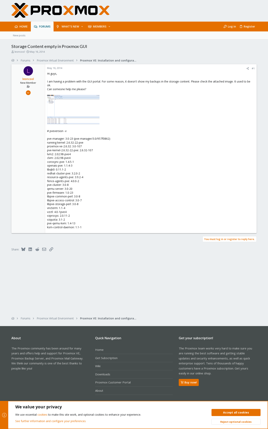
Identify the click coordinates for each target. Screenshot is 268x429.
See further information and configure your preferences (50, 421)
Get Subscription (106, 358)
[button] (82, 26)
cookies (42, 414)
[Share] (247, 68)
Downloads (102, 374)
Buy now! (190, 382)
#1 (253, 68)
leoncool (20, 51)
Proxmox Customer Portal (113, 382)
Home (99, 350)
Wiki (97, 366)
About (99, 390)
